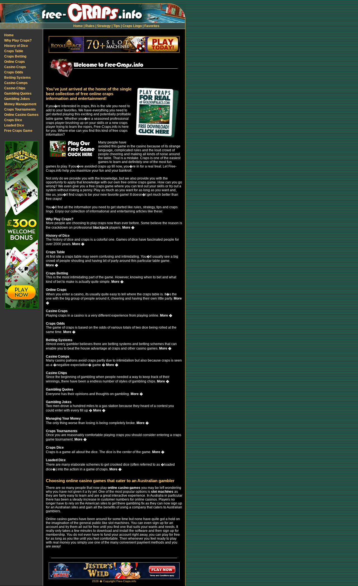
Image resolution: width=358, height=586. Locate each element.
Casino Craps (15, 67)
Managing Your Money (63, 418)
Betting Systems (17, 78)
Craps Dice (13, 120)
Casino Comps (16, 83)
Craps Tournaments (20, 109)
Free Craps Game (18, 131)
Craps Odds (13, 72)
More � (128, 227)
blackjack (101, 227)
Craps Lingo (132, 26)
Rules (90, 26)
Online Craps (14, 62)
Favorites (151, 26)
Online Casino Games (21, 115)
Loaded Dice (14, 125)
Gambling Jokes (17, 99)
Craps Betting (15, 56)
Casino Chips (14, 88)
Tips (116, 26)
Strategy (104, 26)
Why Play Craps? (18, 40)
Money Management (20, 104)
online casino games (124, 488)
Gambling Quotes (18, 93)
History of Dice (16, 46)
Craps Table (13, 51)
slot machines (162, 492)
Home (78, 26)
